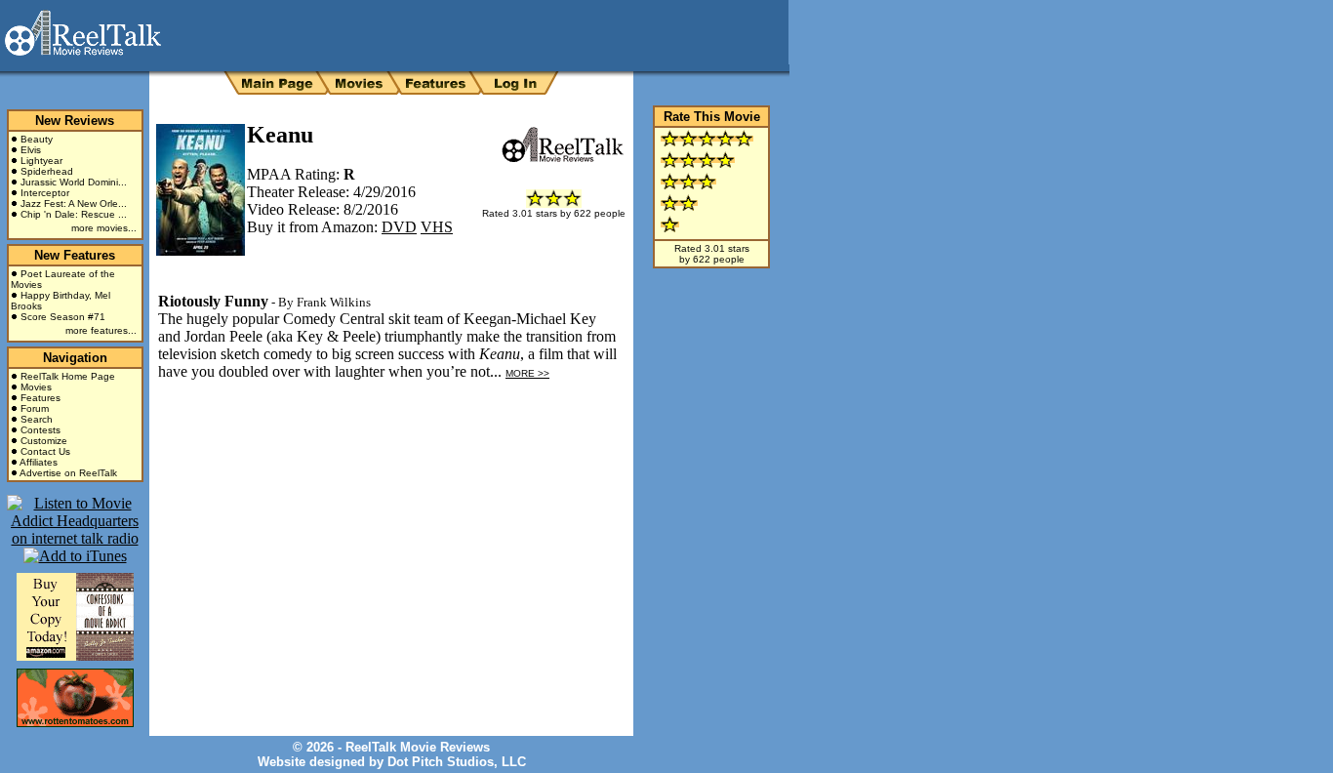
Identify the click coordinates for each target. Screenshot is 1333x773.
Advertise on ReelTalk (68, 473)
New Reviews (74, 120)
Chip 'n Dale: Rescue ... (73, 214)
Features (40, 397)
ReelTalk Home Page (67, 376)
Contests (40, 430)
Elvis (30, 149)
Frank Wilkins (334, 302)
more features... (101, 330)
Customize (43, 440)
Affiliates (39, 462)
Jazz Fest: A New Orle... (73, 203)
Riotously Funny (213, 301)
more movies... (104, 228)
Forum (34, 408)
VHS (437, 227)
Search (36, 419)
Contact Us (45, 451)
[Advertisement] (382, 466)
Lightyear (41, 160)
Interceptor (44, 192)
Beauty (36, 139)
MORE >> (527, 373)
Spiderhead (46, 171)
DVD (399, 227)
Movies (36, 387)
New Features (74, 255)
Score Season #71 (62, 316)
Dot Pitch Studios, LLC (456, 761)
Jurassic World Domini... (73, 182)
